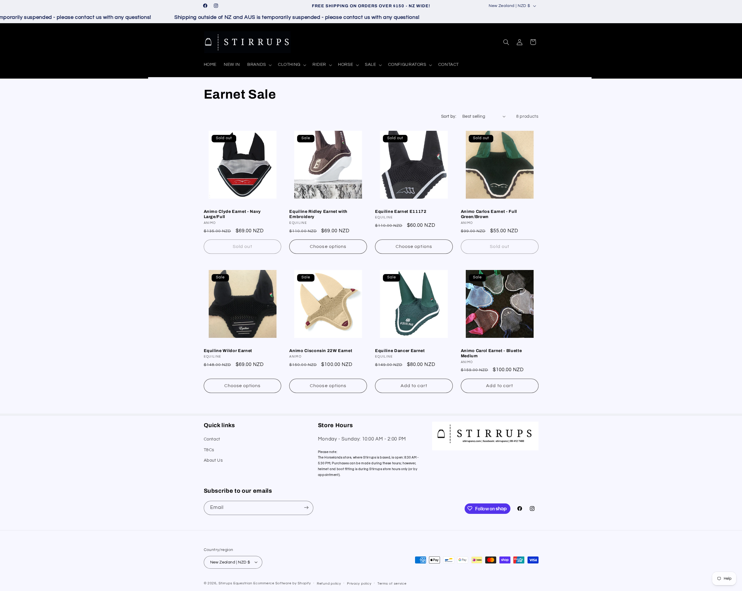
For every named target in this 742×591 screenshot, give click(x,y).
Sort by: (448, 116)
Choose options (328, 246)
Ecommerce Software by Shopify (282, 583)
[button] (259, 65)
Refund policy (329, 583)
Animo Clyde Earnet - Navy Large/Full (232, 214)
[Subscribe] (306, 508)
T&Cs (209, 450)
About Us (213, 460)
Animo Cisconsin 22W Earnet (320, 350)
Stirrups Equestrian (235, 583)
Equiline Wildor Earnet (228, 350)
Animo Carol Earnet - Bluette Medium (491, 353)
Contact (212, 439)
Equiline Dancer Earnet (400, 350)
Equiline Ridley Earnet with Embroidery (318, 214)
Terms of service (392, 583)
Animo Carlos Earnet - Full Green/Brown (489, 214)
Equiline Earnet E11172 (401, 211)
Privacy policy (359, 583)
